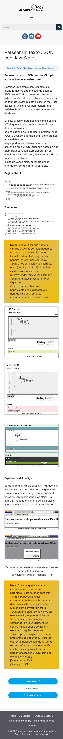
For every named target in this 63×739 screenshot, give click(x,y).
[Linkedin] (31, 36)
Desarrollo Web (14, 68)
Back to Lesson (31, 688)
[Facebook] (25, 36)
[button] (31, 18)
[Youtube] (38, 36)
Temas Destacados (43, 715)
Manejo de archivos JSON (34, 68)
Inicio (13, 715)
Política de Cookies (44, 720)
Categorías (24, 715)
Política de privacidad (20, 720)
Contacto (31, 725)
